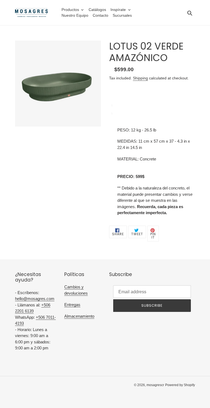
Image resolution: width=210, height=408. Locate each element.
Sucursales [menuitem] (122, 15)
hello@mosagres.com (34, 298)
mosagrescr (155, 385)
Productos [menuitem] (70, 9)
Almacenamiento (79, 316)
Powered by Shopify (180, 385)
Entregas (72, 304)
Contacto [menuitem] (100, 15)
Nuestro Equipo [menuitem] (75, 15)
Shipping (140, 78)
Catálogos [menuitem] (97, 9)
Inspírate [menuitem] (118, 9)
